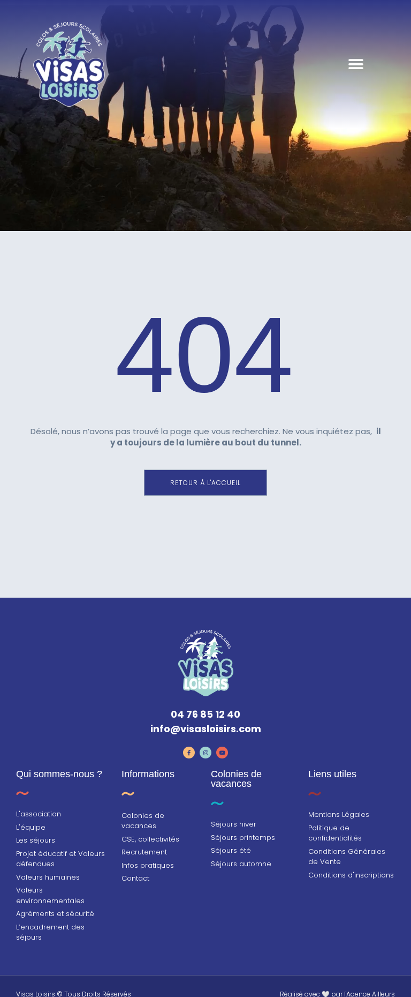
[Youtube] (222, 752)
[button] (356, 65)
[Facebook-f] (189, 752)
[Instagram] (205, 752)
